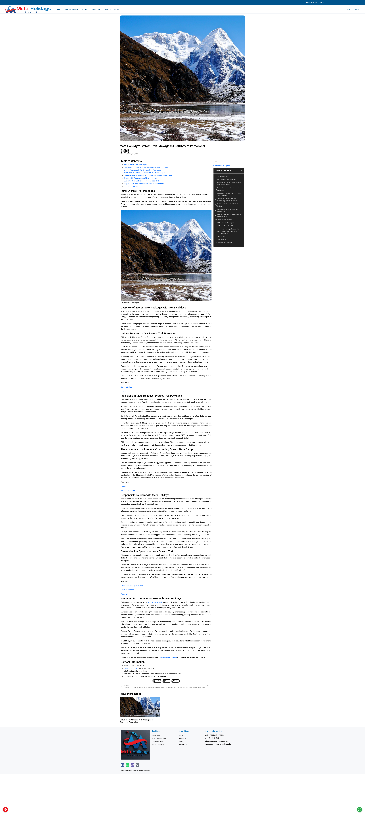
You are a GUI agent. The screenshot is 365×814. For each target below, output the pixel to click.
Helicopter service (128, 490)
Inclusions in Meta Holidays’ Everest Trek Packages (144, 173)
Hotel (84, 9)
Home (181, 735)
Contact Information (225, 243)
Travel (106, 9)
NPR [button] (357, 2)
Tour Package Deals (159, 738)
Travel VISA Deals (158, 744)
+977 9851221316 (131, 668)
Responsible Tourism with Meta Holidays (140, 178)
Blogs (181, 741)
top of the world (155, 602)
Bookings (221, 236)
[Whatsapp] (127, 765)
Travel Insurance (127, 590)
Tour (58, 9)
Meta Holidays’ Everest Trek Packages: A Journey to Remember (230, 231)
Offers (116, 9)
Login (343, 2)
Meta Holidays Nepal (168, 657)
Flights (123, 486)
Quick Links (222, 240)
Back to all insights (221, 166)
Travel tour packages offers (132, 586)
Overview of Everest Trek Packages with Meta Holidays (146, 167)
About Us (182, 738)
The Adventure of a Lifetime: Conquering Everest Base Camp (148, 175)
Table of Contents (223, 176)
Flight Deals (156, 735)
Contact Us (183, 744)
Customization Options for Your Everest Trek (141, 181)
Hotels (123, 391)
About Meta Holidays (333, 2)
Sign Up (351, 2)
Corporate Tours (71, 9)
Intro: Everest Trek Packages (135, 165)
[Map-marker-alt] (137, 765)
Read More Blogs (229, 226)
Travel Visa (125, 594)
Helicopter (96, 9)
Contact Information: (132, 186)
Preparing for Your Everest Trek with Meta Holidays (144, 184)
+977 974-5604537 (319, 2)
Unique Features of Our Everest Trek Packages (142, 170)
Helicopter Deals (157, 741)
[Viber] (132, 765)
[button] (121, 151)
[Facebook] (122, 765)
